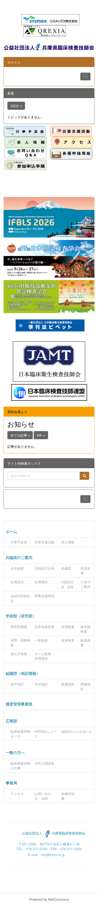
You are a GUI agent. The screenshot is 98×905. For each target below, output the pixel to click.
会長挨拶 (17, 568)
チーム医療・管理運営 (44, 656)
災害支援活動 (44, 542)
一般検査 (41, 640)
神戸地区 (17, 684)
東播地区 (67, 684)
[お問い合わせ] (26, 153)
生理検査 (67, 626)
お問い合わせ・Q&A (42, 796)
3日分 (15, 105)
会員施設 (41, 581)
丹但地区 (41, 684)
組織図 (66, 568)
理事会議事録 (44, 595)
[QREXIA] (44, 30)
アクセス (17, 793)
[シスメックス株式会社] (50, 19)
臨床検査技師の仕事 (20, 765)
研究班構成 (18, 626)
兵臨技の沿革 (44, 568)
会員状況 (17, 581)
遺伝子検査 (18, 653)
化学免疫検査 (44, 626)
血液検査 (67, 640)
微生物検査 (85, 629)
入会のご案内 (85, 584)
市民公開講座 (44, 763)
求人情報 (67, 542)
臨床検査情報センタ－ (20, 733)
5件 (40, 435)
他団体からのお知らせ (76, 732)
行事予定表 (18, 542)
